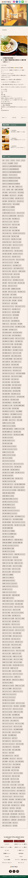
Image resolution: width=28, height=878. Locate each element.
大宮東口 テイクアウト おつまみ (9, 455)
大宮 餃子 (20, 300)
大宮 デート (19, 758)
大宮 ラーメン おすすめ (7, 458)
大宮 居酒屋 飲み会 (12, 735)
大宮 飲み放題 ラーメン (14, 817)
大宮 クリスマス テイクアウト (8, 461)
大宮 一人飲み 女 (6, 361)
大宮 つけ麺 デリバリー (18, 268)
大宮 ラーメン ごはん (16, 741)
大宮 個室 (5, 735)
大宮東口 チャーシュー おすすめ (9, 426)
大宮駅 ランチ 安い (18, 563)
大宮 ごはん (11, 761)
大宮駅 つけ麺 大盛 (6, 679)
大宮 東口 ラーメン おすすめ (8, 700)
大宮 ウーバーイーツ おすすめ (17, 612)
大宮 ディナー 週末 (15, 782)
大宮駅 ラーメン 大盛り (7, 659)
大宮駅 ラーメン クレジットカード (9, 694)
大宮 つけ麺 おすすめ (19, 601)
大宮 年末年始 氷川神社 (17, 519)
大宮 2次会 (18, 808)
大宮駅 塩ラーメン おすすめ (8, 685)
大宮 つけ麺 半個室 (16, 749)
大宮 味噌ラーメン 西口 (20, 326)
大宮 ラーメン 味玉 (15, 277)
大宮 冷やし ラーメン (7, 280)
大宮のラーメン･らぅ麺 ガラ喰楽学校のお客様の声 (12, 172)
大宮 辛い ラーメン (15, 248)
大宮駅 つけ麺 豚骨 (19, 189)
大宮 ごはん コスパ (6, 776)
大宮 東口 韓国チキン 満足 (8, 478)
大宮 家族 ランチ (21, 291)
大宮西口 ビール (19, 186)
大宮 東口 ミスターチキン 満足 (9, 481)
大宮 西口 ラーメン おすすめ (8, 703)
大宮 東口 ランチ (18, 478)
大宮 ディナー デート (7, 764)
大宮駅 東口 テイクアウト (8, 554)
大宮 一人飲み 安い (18, 358)
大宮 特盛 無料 (14, 814)
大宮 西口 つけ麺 (15, 236)
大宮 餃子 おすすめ (18, 251)
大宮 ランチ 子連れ (18, 662)
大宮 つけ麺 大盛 (15, 230)
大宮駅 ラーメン (6, 323)
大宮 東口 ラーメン (6, 312)
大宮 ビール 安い (6, 321)
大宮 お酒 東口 (16, 747)
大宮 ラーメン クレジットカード (9, 697)
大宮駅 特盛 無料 (15, 595)
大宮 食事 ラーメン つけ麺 (8, 618)
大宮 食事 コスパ (15, 621)
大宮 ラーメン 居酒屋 (7, 688)
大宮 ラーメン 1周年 (19, 723)
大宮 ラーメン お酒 (17, 353)
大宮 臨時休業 (5, 758)
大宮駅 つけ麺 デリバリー (8, 601)
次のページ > (23, 117)
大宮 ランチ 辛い (20, 213)
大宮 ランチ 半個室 (6, 615)
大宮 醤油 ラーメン (6, 309)
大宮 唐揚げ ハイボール (17, 350)
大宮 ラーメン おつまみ (7, 712)
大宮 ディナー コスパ (7, 633)
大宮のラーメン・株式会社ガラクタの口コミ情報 (11, 178)
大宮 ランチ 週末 (6, 782)
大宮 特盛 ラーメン (15, 805)
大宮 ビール (14, 271)
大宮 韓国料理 (19, 411)
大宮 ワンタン (5, 817)
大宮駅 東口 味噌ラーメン (8, 539)
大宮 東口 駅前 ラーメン (18, 665)
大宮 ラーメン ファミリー (8, 262)
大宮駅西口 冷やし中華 (15, 288)
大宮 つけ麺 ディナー (7, 747)
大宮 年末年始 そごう (7, 519)
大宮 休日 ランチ (6, 303)
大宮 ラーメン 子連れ (19, 618)
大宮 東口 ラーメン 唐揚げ (8, 472)
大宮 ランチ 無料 (6, 288)
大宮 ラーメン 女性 (6, 621)
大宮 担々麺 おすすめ (17, 332)
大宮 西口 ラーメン (16, 256)
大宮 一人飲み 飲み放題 (7, 358)
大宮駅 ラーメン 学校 (18, 712)
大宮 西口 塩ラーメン (7, 265)
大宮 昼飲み (20, 195)
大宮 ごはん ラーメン (17, 636)
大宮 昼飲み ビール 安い (18, 280)
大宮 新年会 (11, 799)
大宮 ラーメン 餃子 (17, 242)
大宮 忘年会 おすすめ (7, 391)
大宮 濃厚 (20, 323)
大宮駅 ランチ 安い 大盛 (8, 563)
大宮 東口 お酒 (18, 466)
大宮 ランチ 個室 (6, 805)
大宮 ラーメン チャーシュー (8, 642)
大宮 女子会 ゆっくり (7, 370)
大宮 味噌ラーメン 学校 (20, 799)
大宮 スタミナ (22, 793)
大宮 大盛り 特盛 (18, 604)
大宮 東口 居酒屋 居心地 (20, 484)
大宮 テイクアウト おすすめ (8, 604)
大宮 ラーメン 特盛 (6, 749)
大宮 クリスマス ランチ (7, 464)
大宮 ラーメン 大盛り (18, 659)
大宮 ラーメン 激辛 (6, 571)
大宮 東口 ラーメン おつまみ (8, 551)
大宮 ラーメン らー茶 (19, 606)
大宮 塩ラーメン (20, 201)
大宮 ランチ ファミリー (17, 245)
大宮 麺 (22, 805)
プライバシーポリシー (13, 175)
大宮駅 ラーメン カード (17, 691)
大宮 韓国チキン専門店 (16, 417)
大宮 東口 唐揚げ (18, 344)
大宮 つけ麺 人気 (6, 639)
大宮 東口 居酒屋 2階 (17, 542)
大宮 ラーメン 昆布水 (18, 773)
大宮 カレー (15, 822)
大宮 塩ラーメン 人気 (17, 297)
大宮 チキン (14, 738)
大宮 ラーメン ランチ (7, 674)
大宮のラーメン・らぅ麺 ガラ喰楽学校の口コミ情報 (12, 166)
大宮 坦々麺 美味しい (16, 335)
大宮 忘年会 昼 (6, 399)
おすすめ (8, 189)
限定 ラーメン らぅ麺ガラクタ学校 (9, 215)
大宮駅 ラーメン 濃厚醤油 (8, 574)
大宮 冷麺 (5, 291)
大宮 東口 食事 (6, 469)
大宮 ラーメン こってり (7, 221)
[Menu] (25, 1)
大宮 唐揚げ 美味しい (7, 350)
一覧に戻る (14, 117)
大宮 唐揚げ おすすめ (16, 347)
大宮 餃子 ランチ (18, 642)
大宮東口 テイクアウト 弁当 (8, 452)
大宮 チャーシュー (6, 277)
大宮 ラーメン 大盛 (6, 230)
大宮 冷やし (12, 808)
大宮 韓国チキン (6, 414)
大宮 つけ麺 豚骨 (15, 767)
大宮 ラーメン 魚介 (12, 291)
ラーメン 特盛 (20, 784)
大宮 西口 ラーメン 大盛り (8, 536)
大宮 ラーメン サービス (7, 729)
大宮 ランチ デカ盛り (17, 566)
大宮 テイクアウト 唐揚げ (16, 376)
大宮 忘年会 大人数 (15, 399)
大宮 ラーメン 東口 (6, 732)
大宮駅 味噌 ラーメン (19, 811)
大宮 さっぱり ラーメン (20, 306)
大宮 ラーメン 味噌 (6, 218)
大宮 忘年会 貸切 (20, 396)
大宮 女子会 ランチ (17, 370)
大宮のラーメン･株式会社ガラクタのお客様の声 (11, 183)
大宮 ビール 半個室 (16, 647)
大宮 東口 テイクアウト (7, 434)
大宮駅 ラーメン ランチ (7, 318)
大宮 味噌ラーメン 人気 (7, 405)
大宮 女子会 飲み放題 (20, 373)
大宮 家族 (14, 300)
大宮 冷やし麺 (14, 303)
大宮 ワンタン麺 (6, 814)
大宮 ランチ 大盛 (15, 224)
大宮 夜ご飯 (5, 811)
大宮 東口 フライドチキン (8, 437)
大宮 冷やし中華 (6, 779)
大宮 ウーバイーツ (6, 239)
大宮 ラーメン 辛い (16, 571)
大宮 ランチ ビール (16, 624)
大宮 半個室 (5, 761)
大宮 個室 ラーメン (21, 787)
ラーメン (7, 160)
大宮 (3, 160)
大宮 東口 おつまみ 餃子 (8, 475)
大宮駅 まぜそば (22, 271)
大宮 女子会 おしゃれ (17, 367)
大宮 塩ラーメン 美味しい (8, 682)
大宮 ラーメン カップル (17, 709)
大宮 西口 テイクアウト (17, 253)
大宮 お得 (13, 787)
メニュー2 (4, 163)
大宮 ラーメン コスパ (19, 630)
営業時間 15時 (5, 227)
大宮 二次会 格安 (6, 382)
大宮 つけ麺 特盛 (6, 787)
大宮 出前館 (5, 329)
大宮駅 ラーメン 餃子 (19, 685)
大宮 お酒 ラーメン (6, 738)
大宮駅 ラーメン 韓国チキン (8, 577)
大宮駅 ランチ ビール (7, 627)
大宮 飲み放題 (16, 315)
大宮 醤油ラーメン (6, 819)
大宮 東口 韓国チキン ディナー (9, 507)
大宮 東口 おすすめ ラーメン (8, 440)
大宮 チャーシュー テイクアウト (9, 790)
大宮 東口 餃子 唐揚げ (7, 487)
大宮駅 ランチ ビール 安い (8, 630)
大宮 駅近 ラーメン (19, 198)
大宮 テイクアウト (12, 192)
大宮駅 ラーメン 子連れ (7, 662)
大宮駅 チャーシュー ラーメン (8, 210)
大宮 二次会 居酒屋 (6, 385)
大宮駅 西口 (13, 819)
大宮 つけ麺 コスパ (15, 720)
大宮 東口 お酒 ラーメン (8, 484)
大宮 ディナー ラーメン (7, 773)
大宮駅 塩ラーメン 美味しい (17, 679)
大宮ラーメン (5, 186)
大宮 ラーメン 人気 (6, 271)
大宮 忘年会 (5, 799)
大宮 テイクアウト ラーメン (8, 306)
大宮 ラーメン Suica (20, 703)
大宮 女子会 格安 (15, 364)
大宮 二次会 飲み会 (15, 382)
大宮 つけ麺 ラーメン (7, 825)
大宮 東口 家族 (15, 408)
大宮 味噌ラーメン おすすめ (8, 338)
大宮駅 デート (17, 677)
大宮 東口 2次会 (17, 431)
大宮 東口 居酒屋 (15, 312)
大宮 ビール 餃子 (6, 644)
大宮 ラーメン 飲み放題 (17, 717)
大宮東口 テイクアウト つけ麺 (8, 423)
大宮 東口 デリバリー (19, 472)
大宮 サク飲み (13, 294)
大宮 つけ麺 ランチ (21, 790)
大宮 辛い (17, 755)
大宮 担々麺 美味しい (7, 402)
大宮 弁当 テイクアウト (7, 268)
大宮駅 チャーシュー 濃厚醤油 (8, 207)
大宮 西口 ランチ (11, 201)
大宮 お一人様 (16, 274)
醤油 (10, 186)
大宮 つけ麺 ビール (6, 741)
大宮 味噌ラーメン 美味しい (8, 341)
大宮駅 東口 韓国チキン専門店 (8, 493)
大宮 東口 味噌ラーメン (7, 431)
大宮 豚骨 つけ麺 (16, 402)
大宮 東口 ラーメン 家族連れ (8, 531)
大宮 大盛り (5, 192)
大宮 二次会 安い (15, 379)
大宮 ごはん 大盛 (15, 776)
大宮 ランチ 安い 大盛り (8, 560)
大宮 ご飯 (11, 811)
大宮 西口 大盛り (6, 248)
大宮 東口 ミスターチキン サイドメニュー (11, 510)
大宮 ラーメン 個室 (6, 714)
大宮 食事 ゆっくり (16, 615)
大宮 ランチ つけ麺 (12, 283)
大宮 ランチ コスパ (6, 224)
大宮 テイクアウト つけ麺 (8, 344)
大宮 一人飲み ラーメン (16, 361)
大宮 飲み (10, 802)
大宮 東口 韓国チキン (15, 469)
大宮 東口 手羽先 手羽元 (8, 525)
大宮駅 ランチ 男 (14, 668)
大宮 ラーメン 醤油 (6, 408)
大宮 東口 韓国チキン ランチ (8, 504)
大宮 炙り (5, 286)
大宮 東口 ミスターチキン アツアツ (10, 449)
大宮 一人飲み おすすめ (16, 356)
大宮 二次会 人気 (6, 388)
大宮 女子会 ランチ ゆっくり (8, 373)
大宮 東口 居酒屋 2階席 (7, 528)
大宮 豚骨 (23, 817)
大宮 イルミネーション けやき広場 (9, 490)
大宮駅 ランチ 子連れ (7, 665)
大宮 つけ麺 (19, 420)
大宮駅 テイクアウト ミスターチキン (10, 583)
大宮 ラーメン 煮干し (7, 245)
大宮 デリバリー (13, 195)
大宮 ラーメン (20, 215)
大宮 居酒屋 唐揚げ (6, 347)
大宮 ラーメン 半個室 (16, 671)
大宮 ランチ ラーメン (7, 609)
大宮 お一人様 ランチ (7, 233)
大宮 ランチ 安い (18, 560)
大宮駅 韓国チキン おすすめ (8, 496)
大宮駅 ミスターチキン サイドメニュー (10, 586)
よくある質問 (10, 163)
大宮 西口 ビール (21, 819)
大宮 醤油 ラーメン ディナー (8, 650)
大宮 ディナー (12, 758)
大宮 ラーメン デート (7, 709)
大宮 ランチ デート (6, 256)
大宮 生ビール (5, 808)
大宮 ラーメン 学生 (18, 726)
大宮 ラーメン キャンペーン (8, 723)
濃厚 (13, 186)
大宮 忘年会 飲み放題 (15, 388)
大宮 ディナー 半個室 (7, 636)
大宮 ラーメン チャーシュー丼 (8, 259)
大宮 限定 (5, 283)
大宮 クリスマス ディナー (8, 466)
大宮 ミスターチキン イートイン (18, 522)
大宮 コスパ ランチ (17, 688)
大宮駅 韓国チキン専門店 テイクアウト (10, 499)
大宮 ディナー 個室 (18, 802)
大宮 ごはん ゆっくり (15, 639)
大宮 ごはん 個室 (6, 770)
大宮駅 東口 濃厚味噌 (7, 542)
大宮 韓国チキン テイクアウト (8, 411)
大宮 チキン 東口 (19, 744)
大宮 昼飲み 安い (18, 341)
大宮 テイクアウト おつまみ (8, 326)
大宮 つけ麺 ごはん (14, 793)
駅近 (12, 189)
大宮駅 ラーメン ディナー (8, 677)
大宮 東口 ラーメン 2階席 (8, 516)
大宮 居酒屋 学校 (15, 714)
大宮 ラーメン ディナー (17, 674)
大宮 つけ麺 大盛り (6, 767)
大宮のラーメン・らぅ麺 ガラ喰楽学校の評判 (11, 169)
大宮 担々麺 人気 (6, 356)
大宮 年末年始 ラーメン (19, 516)
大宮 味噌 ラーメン (16, 309)
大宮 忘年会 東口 (6, 393)
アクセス (16, 163)
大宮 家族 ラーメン (13, 329)
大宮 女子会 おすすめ (7, 367)
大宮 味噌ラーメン (15, 218)
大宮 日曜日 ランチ (17, 265)
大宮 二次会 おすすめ (16, 385)
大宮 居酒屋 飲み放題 (18, 729)
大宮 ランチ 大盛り (6, 569)
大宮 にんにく (5, 793)
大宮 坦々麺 (15, 557)
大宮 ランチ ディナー (12, 286)
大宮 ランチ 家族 (6, 612)
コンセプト (13, 160)
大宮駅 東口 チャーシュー (20, 554)
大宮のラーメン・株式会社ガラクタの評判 (10, 180)
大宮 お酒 (16, 318)
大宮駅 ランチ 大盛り (7, 566)
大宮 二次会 (11, 752)
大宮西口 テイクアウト (7, 204)
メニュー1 (23, 160)
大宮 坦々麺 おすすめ (7, 332)
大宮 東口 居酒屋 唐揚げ (19, 405)
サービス (18, 160)
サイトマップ (21, 862)
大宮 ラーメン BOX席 (7, 822)
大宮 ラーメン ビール (19, 338)
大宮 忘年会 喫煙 (16, 391)
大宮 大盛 (5, 802)
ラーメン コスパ (6, 784)
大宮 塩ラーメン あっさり (8, 606)
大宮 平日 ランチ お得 (7, 274)
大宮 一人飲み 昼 (6, 364)
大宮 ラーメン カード (7, 691)
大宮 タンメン (21, 814)
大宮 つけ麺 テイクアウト (8, 251)
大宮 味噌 (5, 201)
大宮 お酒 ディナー (6, 647)
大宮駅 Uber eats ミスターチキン (9, 580)
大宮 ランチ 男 (6, 668)
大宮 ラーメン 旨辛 (16, 569)
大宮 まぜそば (20, 192)
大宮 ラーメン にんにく (7, 796)
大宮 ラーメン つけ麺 (7, 297)
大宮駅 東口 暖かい (18, 539)
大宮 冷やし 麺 (21, 283)
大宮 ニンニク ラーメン (7, 726)
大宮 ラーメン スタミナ (18, 796)
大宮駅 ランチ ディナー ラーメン (9, 592)
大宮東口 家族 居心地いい (8, 428)
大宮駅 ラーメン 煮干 (16, 653)
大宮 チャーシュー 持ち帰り (8, 198)
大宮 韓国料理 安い (6, 417)
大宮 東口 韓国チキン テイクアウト (10, 513)
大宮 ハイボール (6, 720)
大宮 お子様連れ (16, 204)
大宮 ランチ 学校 (16, 609)
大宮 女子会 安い (6, 376)
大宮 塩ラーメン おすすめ (19, 487)
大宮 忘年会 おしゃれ (15, 393)
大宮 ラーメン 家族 (6, 335)
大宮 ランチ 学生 (15, 770)
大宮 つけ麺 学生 (16, 764)
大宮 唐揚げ (22, 706)
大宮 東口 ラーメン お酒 (20, 525)
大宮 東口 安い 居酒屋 (18, 434)
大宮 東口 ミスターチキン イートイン (10, 501)
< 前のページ (4, 117)
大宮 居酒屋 (5, 420)
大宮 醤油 (17, 262)
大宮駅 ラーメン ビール (7, 706)
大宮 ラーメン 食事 (6, 671)
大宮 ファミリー (12, 420)
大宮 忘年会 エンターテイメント (9, 396)
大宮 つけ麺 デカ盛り (7, 717)
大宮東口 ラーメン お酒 (19, 428)
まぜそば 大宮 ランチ (7, 242)
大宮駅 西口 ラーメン (7, 557)
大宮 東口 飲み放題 (6, 522)
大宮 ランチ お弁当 (20, 259)
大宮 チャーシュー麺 (6, 236)
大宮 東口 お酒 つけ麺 (7, 443)
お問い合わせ (5, 175)
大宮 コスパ (5, 752)
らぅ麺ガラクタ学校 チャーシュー (9, 213)
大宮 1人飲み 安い (6, 624)
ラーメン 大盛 (13, 784)
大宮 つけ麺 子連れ (17, 633)
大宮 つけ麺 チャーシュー (8, 755)
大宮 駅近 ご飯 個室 (7, 253)
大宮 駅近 (15, 825)
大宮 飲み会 (16, 706)
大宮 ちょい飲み (6, 294)
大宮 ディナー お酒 (15, 779)
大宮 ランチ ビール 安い (18, 627)
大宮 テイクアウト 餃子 (16, 644)
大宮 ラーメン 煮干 (20, 650)
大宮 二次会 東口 (6, 379)
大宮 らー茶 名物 (13, 227)
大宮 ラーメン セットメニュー (8, 744)
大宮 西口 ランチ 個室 (16, 239)
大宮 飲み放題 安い (15, 321)
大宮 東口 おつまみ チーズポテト (9, 446)
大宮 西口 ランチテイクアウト (19, 233)
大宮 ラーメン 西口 (16, 732)
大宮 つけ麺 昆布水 (19, 761)
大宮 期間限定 (5, 195)
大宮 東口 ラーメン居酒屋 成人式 (9, 534)
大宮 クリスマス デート (18, 464)
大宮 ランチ (16, 221)
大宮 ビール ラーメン (7, 315)
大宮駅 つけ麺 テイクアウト (8, 598)
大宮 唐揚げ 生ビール (7, 353)
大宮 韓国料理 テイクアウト (16, 414)
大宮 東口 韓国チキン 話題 (8, 548)
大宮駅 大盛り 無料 (6, 595)
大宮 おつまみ (13, 323)
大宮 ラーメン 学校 (6, 300)
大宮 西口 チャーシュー (7, 589)
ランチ (4, 189)
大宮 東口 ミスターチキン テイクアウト (10, 545)
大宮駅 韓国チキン (21, 490)
